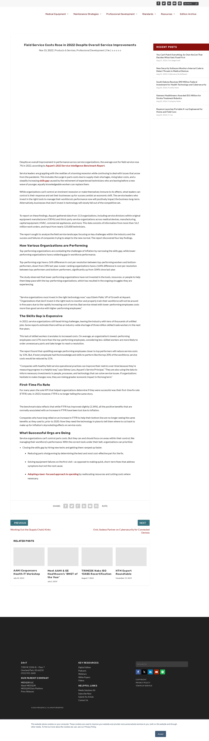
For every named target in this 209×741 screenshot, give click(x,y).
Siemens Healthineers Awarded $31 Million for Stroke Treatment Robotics (178, 96)
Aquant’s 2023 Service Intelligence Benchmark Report (75, 165)
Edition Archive (188, 14)
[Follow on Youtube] (156, 671)
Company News (174, 101)
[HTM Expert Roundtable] (131, 556)
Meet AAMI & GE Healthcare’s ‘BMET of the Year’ (63, 574)
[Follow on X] (144, 671)
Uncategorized (174, 60)
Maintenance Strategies (86, 14)
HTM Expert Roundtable (124, 572)
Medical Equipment (55, 14)
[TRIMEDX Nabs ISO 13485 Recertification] (97, 556)
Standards (147, 14)
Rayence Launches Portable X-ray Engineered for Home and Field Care (179, 110)
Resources (166, 14)
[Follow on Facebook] (138, 671)
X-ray (170, 115)
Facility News (173, 87)
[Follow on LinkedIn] (150, 671)
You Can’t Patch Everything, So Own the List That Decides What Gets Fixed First (179, 56)
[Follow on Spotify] (162, 671)
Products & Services (65, 50)
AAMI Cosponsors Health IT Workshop (26, 572)
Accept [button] (160, 734)
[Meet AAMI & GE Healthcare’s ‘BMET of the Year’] (63, 556)
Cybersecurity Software (177, 74)
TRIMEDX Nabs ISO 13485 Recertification (97, 572)
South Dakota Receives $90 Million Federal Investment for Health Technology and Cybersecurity (181, 83)
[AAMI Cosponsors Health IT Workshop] (29, 556)
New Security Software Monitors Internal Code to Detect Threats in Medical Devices (179, 69)
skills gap (44, 180)
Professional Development (120, 14)
